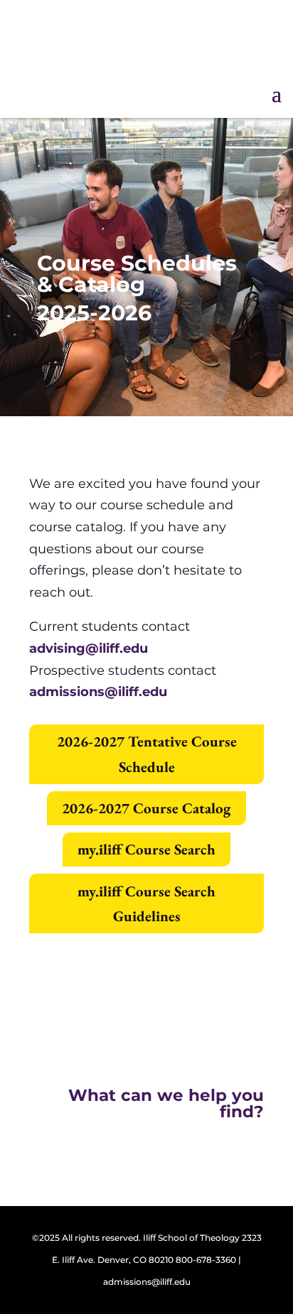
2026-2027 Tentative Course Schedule (147, 754)
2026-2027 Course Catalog (146, 808)
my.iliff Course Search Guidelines (146, 903)
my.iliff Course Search (146, 849)
